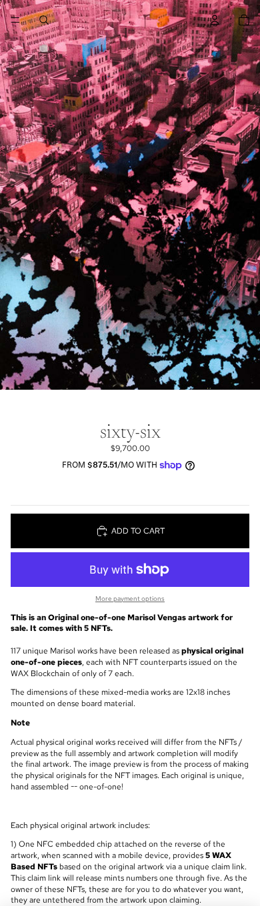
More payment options (130, 598)
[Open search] (44, 20)
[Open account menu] (214, 20)
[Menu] (15, 20)
